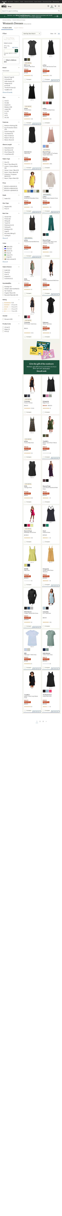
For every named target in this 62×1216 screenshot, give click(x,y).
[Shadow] (50, 103)
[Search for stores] (16, 50)
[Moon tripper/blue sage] (50, 395)
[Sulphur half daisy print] (25, 191)
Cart (55, 6)
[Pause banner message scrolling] (57, 16)
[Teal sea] (47, 234)
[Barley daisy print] (34, 191)
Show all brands (7, 92)
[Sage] (44, 103)
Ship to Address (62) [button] (10, 61)
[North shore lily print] (28, 191)
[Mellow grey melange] (31, 608)
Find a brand (6, 70)
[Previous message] (5, 16)
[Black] (25, 59)
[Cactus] (47, 649)
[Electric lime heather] (31, 525)
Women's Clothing (7, 19)
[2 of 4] (31, 56)
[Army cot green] (28, 59)
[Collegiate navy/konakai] (28, 395)
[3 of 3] (51, 432)
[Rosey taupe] (47, 146)
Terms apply (46, 368)
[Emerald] (47, 525)
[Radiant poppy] (50, 691)
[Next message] (55, 16)
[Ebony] (25, 608)
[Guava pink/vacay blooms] (28, 316)
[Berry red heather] (28, 525)
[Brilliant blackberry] (44, 480)
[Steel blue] (47, 691)
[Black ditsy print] (47, 435)
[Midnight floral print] (37, 191)
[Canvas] (44, 191)
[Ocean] (28, 608)
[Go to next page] (46, 721)
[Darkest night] (44, 234)
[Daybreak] (25, 649)
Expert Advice (18, 27)
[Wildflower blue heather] (44, 146)
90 (59, 33)
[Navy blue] (28, 565)
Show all (5, 238)
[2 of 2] (32, 143)
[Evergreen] (47, 191)
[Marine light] (44, 608)
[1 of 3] (31, 188)
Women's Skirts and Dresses (19, 19)
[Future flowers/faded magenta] (47, 395)
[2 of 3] (32, 188)
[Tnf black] (44, 691)
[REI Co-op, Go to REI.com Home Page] (3, 6)
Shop (9, 6)
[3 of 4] (32, 56)
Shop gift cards (41, 371)
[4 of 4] (33, 56)
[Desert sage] (28, 649)
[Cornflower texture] (31, 191)
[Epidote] (44, 435)
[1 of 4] (49, 56)
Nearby (16, 47)
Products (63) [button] (7, 27)
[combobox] (31, 11)
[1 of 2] (31, 143)
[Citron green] (25, 565)
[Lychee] (47, 103)
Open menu (59, 6)
